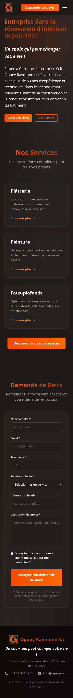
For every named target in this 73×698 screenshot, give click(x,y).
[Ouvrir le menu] (65, 7)
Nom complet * (21, 419)
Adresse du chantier (23, 495)
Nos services (46, 118)
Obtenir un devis (18, 117)
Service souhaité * (22, 476)
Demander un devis (39, 7)
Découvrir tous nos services (36, 343)
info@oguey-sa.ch (55, 673)
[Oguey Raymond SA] (8, 7)
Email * (15, 438)
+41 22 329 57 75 (21, 673)
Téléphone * (18, 457)
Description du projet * (25, 514)
